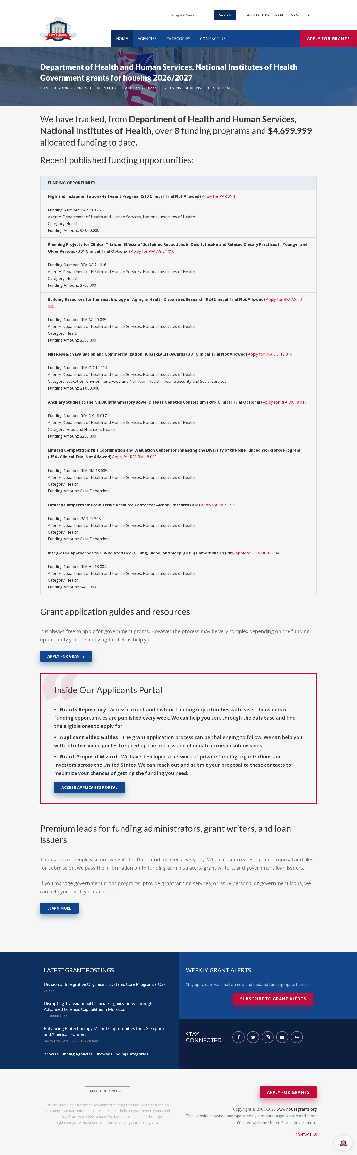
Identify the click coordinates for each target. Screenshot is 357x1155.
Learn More (59, 908)
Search (225, 15)
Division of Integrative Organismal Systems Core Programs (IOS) (104, 984)
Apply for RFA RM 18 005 (134, 457)
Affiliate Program (265, 15)
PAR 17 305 (91, 518)
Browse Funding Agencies (68, 1053)
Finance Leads (301, 15)
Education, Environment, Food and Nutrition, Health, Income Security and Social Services (146, 381)
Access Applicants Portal (89, 787)
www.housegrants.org (297, 1109)
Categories (178, 38)
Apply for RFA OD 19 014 (270, 354)
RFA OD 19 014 (94, 367)
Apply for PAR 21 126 (221, 196)
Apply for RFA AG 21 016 (152, 251)
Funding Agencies (70, 87)
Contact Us (213, 38)
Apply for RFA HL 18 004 (257, 553)
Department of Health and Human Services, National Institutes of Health (163, 87)
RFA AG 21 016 (93, 265)
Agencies (147, 38)
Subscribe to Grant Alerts (273, 998)
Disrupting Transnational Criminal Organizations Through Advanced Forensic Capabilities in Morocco (98, 1006)
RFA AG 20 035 (93, 319)
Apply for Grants (328, 38)
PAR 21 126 (91, 210)
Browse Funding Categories (122, 1053)
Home (122, 38)
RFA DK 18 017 (94, 415)
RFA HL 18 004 (93, 566)
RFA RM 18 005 (94, 470)
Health (72, 223)
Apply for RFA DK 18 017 (284, 402)
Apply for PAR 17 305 (220, 505)
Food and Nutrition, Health (90, 429)
